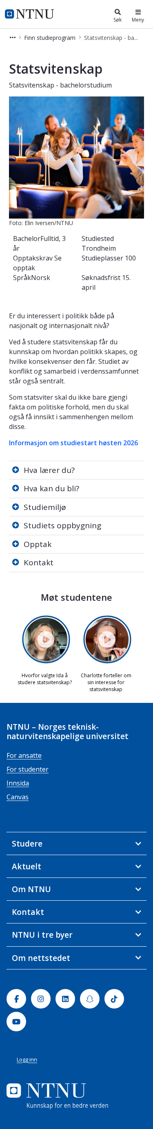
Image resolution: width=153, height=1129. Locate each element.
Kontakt (38, 562)
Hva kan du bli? (51, 488)
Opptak (37, 544)
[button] (13, 37)
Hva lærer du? (49, 470)
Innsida (18, 783)
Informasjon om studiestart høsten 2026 (73, 442)
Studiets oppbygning (62, 525)
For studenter (28, 769)
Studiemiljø (45, 507)
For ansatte (24, 755)
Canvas (18, 796)
